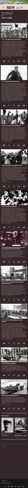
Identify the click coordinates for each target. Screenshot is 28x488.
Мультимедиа (5, 415)
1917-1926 (4, 435)
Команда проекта (6, 482)
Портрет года (18, 434)
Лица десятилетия (6, 434)
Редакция (3, 480)
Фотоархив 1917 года (20, 435)
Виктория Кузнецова (6, 14)
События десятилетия (7, 12)
